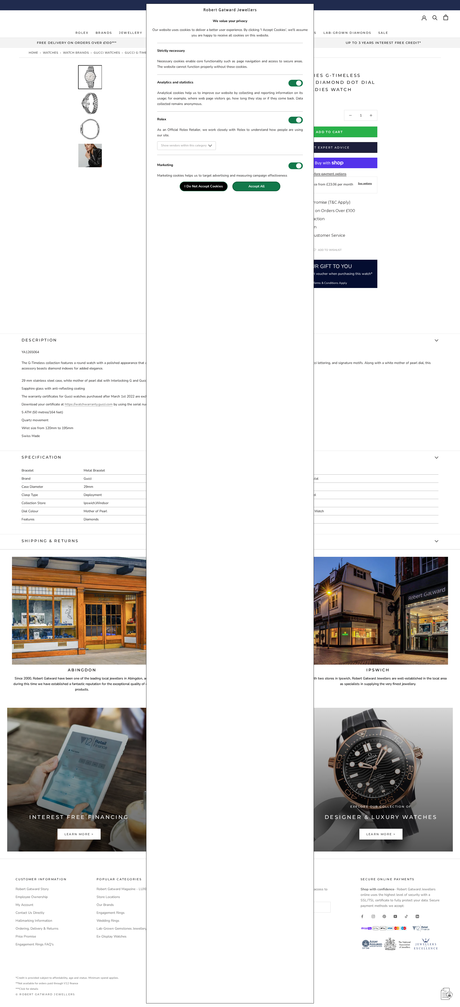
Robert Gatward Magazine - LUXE (122, 889)
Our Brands (105, 905)
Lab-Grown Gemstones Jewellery (122, 928)
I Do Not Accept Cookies (203, 186)
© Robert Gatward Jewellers (45, 994)
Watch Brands (76, 53)
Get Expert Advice (329, 147)
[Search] (434, 17)
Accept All (256, 186)
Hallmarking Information (34, 920)
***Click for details (27, 989)
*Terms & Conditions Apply (329, 283)
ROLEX (81, 33)
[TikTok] (406, 916)
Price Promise (26, 936)
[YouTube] (395, 916)
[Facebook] (362, 916)
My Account (24, 905)
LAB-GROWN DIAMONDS (347, 33)
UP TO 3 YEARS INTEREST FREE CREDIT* (383, 43)
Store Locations (108, 897)
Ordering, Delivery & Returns (37, 928)
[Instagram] (373, 916)
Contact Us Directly (30, 912)
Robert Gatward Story (32, 889)
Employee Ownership (32, 897)
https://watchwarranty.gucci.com (89, 404)
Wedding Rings (108, 920)
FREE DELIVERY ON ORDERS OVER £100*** (76, 43)
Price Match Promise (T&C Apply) (319, 202)
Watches (50, 53)
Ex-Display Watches (111, 936)
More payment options (329, 174)
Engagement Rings (111, 912)
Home (33, 53)
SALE (383, 33)
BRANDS (104, 33)
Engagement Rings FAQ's (35, 944)
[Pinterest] (384, 916)
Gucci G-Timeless (140, 53)
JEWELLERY (130, 33)
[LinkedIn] (417, 916)
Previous (74, 140)
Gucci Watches (107, 53)
